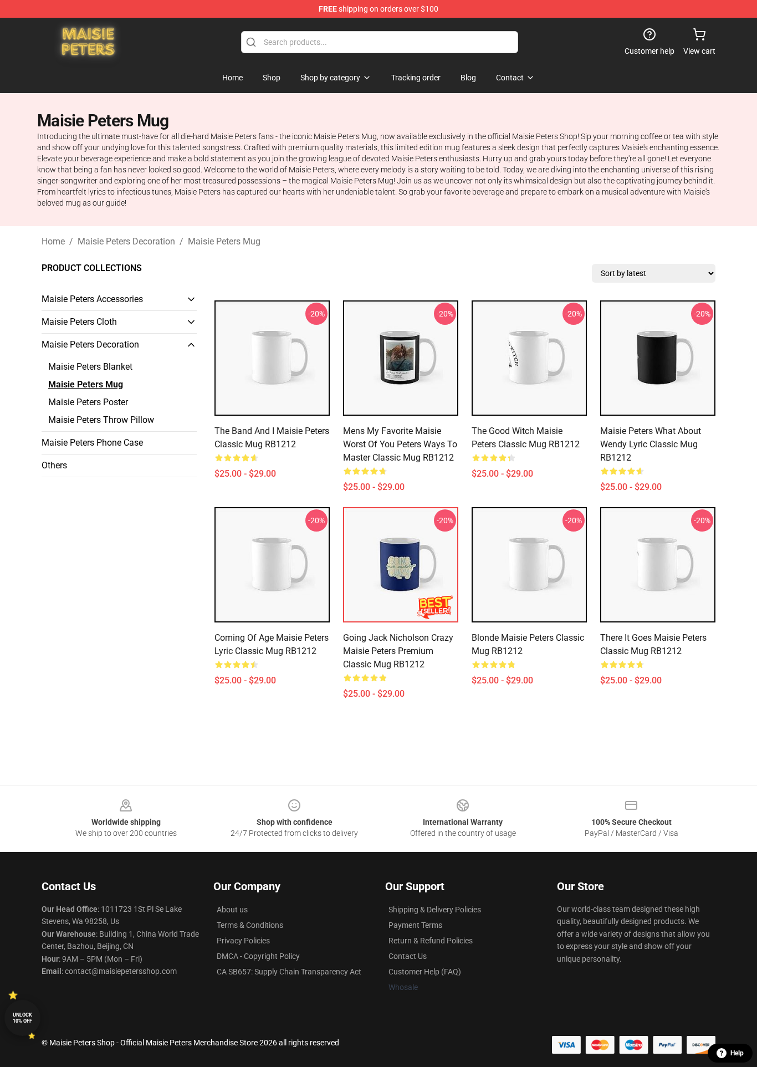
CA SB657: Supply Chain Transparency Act (289, 971)
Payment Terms (415, 925)
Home (53, 241)
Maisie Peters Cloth (79, 321)
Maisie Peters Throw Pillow (101, 420)
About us (232, 909)
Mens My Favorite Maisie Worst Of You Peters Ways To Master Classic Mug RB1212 (400, 444)
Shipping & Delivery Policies (434, 909)
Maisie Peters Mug (224, 241)
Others (54, 465)
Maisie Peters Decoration (126, 241)
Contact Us (407, 956)
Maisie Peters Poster (88, 402)
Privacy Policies (243, 940)
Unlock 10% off (22, 1018)
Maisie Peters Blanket (90, 366)
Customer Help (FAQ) (424, 971)
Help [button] (737, 1053)
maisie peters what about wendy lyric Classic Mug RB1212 (650, 444)
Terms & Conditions (250, 925)
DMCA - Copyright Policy (258, 956)
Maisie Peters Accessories (92, 299)
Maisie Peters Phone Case (92, 442)
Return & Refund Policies (430, 940)
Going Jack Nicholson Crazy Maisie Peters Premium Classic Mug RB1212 (398, 651)
